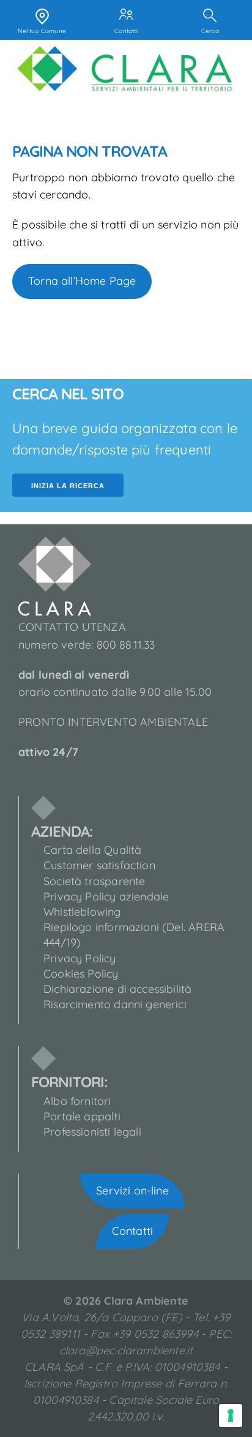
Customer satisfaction (99, 865)
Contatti (132, 1231)
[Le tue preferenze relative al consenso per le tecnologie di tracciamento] (230, 1415)
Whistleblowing (82, 912)
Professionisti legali (92, 1132)
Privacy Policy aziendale (106, 896)
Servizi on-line (132, 1190)
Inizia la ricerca (68, 485)
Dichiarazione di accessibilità (117, 989)
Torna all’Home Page (82, 281)
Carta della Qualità (92, 850)
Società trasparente (94, 881)
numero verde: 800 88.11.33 (86, 645)
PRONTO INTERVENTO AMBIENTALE (113, 722)
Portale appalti (81, 1116)
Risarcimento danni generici (115, 1004)
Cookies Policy (81, 974)
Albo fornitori (77, 1101)
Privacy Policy (79, 958)
